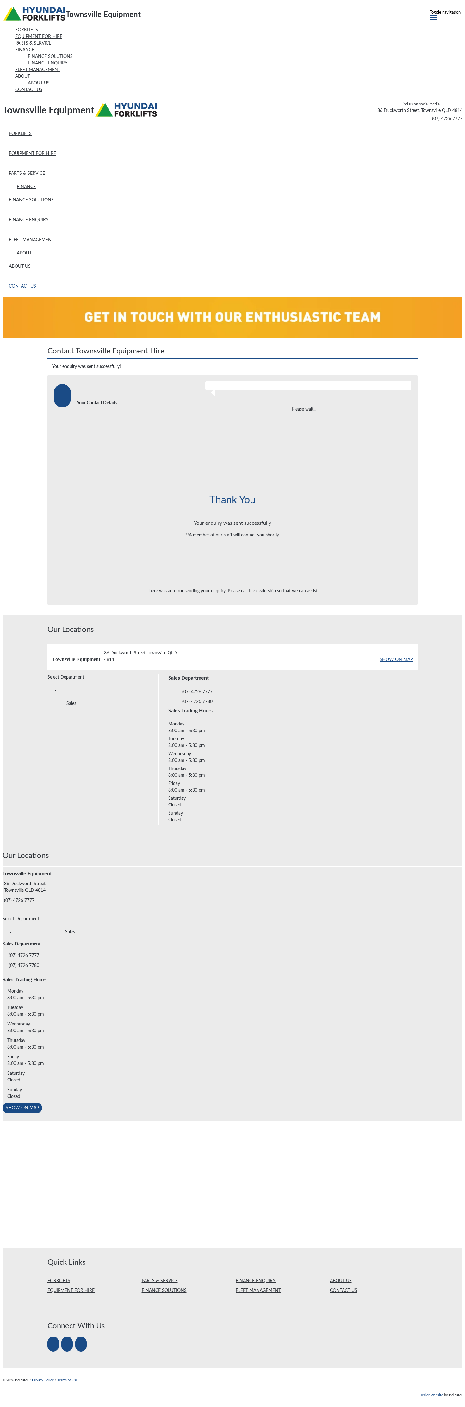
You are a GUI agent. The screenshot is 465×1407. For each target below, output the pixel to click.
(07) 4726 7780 (197, 702)
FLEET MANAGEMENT (258, 1290)
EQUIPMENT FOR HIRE (71, 1290)
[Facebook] (54, 1355)
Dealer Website (431, 1395)
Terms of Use (67, 1380)
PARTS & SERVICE (160, 1281)
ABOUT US (341, 1281)
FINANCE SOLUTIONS (164, 1290)
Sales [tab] (71, 703)
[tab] (232, 353)
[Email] (81, 1355)
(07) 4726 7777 (447, 119)
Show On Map (396, 660)
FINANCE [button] (24, 50)
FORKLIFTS (58, 1281)
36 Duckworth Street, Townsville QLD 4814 (419, 110)
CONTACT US (343, 1290)
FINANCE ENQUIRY (256, 1281)
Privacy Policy (43, 1380)
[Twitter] (68, 1355)
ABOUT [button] (22, 76)
